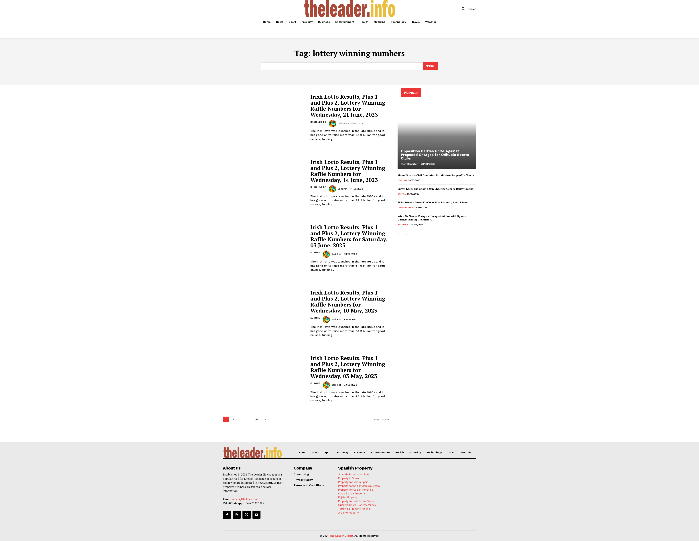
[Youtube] (256, 515)
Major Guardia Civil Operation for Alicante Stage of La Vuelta (436, 175)
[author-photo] (333, 123)
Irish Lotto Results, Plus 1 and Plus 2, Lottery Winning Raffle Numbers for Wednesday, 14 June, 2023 (347, 171)
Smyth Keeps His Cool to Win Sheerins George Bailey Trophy (435, 188)
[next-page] (265, 419)
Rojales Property (348, 497)
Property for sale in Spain (353, 482)
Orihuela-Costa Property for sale (357, 504)
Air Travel (404, 224)
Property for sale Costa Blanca (356, 501)
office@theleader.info (245, 499)
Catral (402, 194)
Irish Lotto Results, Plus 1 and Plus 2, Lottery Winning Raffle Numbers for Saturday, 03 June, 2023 (349, 236)
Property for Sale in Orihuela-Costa (359, 485)
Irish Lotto (318, 122)
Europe (315, 252)
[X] (246, 515)
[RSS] (237, 515)
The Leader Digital (341, 535)
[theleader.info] (350, 8)
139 (256, 419)
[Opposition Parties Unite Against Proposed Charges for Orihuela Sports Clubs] (437, 130)
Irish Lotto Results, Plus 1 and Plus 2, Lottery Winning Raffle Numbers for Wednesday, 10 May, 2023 (347, 301)
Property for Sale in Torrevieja (356, 489)
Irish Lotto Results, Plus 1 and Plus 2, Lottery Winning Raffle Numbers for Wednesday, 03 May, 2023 (347, 367)
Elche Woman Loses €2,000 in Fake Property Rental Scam (433, 202)
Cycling (402, 180)
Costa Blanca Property (351, 493)
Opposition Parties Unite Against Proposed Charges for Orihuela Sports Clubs (435, 154)
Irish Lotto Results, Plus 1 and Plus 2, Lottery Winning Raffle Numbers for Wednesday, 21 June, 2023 (347, 105)
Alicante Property (348, 512)
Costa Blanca (405, 207)
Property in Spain (348, 478)
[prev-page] (400, 234)
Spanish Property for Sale (353, 474)
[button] (467, 9)
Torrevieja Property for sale (354, 508)
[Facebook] (227, 515)
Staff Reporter (409, 164)
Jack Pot (342, 123)
